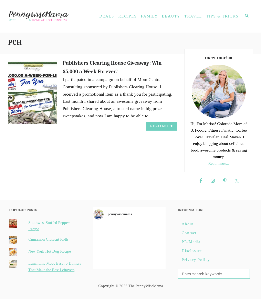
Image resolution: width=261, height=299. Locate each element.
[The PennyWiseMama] (45, 16)
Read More (163, 127)
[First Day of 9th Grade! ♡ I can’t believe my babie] (105, 230)
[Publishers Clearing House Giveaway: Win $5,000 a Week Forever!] (33, 94)
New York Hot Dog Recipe (49, 251)
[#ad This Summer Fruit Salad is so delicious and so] (154, 230)
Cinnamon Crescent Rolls (48, 239)
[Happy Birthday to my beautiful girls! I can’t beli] (154, 245)
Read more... (218, 163)
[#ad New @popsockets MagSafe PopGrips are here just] (129, 245)
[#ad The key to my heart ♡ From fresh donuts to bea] (129, 230)
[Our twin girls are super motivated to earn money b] (154, 259)
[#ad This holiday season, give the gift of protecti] (105, 245)
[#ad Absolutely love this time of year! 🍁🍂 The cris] (129, 259)
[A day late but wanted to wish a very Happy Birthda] (105, 259)
